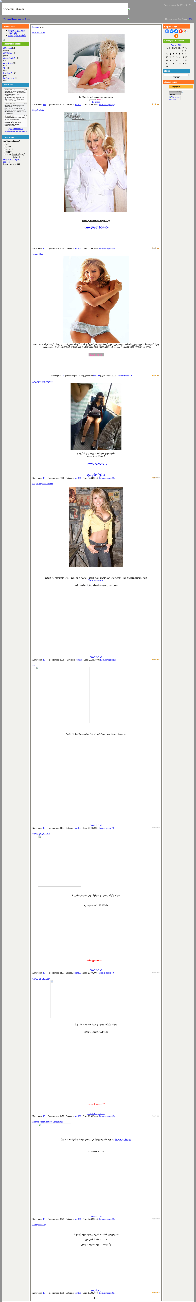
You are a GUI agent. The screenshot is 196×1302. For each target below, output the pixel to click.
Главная (7, 19)
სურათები (8, 73)
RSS (191, 19)
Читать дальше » (95, 580)
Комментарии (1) (107, 248)
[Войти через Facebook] (176, 31)
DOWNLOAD (96, 657)
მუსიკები (7, 48)
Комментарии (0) (107, 104)
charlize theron (38, 32)
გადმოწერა (96, 475)
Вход (27, 19)
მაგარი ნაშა (38, 110)
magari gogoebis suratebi (42, 484)
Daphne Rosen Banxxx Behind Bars (47, 1122)
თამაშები (7, 53)
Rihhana (35, 665)
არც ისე (10, 149)
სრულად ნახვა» (123, 1140)
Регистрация (18, 19)
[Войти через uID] (167, 31)
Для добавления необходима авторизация (16, 129)
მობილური (8, 78)
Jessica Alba (37, 254)
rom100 (78, 104)
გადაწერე (96, 1290)
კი (7, 144)
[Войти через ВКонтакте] (172, 31)
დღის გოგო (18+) (41, 834)
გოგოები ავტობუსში (42, 382)
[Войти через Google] (185, 31)
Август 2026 (176, 45)
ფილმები (8, 63)
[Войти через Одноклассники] (176, 36)
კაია (8, 146)
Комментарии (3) (108, 660)
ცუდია (9, 151)
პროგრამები (9, 58)
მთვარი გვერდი (16, 30)
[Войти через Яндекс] (181, 31)
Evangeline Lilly (39, 1225)
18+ (5, 68)
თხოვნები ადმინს (17, 35)
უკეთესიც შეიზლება (16, 154)
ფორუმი (12, 33)
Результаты (8, 159)
